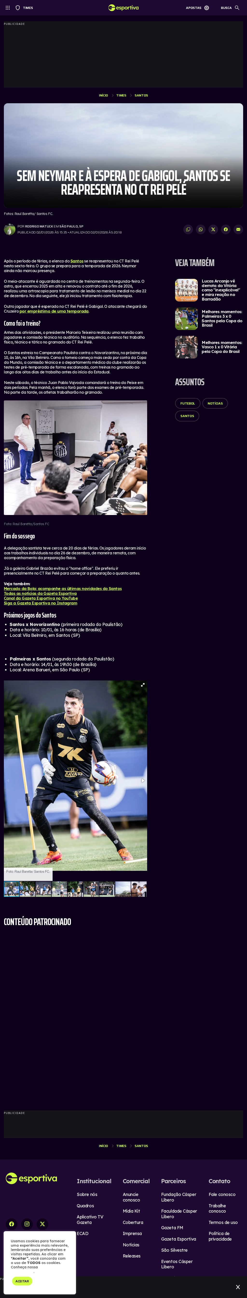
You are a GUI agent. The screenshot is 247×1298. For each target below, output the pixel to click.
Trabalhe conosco (217, 1208)
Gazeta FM (172, 1227)
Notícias (215, 403)
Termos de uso (223, 1222)
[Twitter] (42, 1224)
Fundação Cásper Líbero (178, 1197)
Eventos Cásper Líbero (177, 1264)
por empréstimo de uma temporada (54, 311)
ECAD (82, 1233)
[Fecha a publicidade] (238, 1287)
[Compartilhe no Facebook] (226, 229)
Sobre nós (87, 1194)
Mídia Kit (131, 1211)
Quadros (85, 1206)
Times (26, 7)
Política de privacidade (220, 1236)
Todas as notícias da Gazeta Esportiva (40, 593)
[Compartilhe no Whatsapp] (201, 229)
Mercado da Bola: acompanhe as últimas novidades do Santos (63, 588)
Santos (141, 95)
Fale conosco (222, 1194)
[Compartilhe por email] (238, 229)
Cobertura (133, 1222)
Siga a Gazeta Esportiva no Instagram (40, 603)
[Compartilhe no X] (213, 229)
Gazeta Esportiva (178, 1239)
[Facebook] (11, 1224)
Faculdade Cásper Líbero (179, 1213)
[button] (143, 685)
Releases (132, 1256)
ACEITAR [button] (22, 1281)
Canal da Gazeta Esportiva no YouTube (41, 598)
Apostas (193, 7)
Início (103, 95)
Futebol (187, 403)
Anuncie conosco (131, 1197)
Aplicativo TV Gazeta (90, 1219)
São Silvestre (174, 1250)
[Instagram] (27, 1224)
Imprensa (132, 1233)
